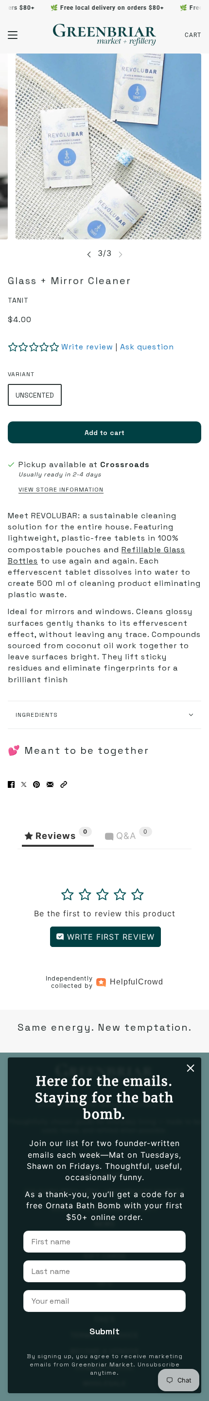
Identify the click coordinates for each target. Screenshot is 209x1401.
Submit (104, 1331)
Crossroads (125, 464)
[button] (63, 784)
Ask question (147, 347)
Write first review (109, 937)
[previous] (89, 253)
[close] (190, 1068)
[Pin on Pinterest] (36, 784)
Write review (87, 347)
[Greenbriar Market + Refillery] (104, 35)
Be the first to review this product (104, 913)
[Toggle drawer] (12, 35)
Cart (193, 35)
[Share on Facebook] (11, 784)
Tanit (18, 300)
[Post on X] (23, 784)
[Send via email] (50, 784)
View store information (61, 489)
